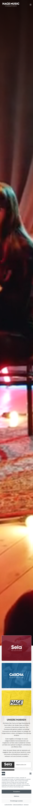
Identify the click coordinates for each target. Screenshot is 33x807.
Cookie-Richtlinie (8, 804)
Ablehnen (16, 796)
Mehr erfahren (10, 657)
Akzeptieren (16, 791)
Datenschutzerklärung (18, 804)
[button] (30, 773)
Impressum (26, 804)
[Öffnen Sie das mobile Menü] (30, 4)
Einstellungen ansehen (16, 801)
